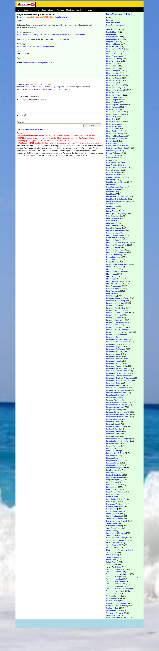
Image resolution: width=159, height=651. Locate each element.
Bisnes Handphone (113, 70)
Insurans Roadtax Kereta (116, 177)
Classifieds (28, 10)
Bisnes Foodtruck (113, 68)
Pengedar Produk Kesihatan (117, 417)
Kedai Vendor (111, 206)
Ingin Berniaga (112, 172)
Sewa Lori (110, 535)
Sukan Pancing (112, 562)
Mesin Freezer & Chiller (115, 271)
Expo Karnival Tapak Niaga (117, 148)
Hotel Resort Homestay (115, 162)
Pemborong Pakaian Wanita (117, 375)
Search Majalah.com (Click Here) (119, 14)
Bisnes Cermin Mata (114, 56)
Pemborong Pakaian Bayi (116, 366)
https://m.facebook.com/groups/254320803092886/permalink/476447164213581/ (51, 34)
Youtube (60, 10)
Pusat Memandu (112, 489)
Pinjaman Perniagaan (114, 467)
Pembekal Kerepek (113, 315)
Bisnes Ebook (111, 66)
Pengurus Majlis (112, 419)
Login (90, 10)
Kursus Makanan (113, 259)
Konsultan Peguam (113, 228)
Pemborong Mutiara (114, 363)
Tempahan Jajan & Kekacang (117, 574)
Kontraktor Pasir (112, 247)
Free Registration (27, 129)
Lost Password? (42, 129)
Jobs (44, 10)
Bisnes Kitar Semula (114, 85)
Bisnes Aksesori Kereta (115, 49)
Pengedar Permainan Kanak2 (117, 412)
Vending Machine (113, 610)
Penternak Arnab (112, 421)
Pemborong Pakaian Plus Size (118, 373)
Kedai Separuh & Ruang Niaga (118, 201)
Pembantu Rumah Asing (115, 300)
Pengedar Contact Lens (115, 407)
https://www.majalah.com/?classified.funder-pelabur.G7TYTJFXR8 (43, 89)
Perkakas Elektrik (113, 451)
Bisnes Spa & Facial (114, 121)
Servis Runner (111, 523)
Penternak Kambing (114, 431)
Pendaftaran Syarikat (114, 395)
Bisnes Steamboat (113, 124)
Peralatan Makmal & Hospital (118, 438)
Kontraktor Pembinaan (115, 250)
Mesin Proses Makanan (115, 279)
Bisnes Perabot (112, 102)
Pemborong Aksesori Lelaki (117, 339)
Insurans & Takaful (113, 175)
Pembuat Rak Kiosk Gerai (116, 392)
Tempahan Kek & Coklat (115, 581)
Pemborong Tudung (114, 385)
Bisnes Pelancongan (114, 97)
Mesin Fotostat (112, 269)
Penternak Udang (113, 436)
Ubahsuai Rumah (113, 598)
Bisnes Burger (111, 53)
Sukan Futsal (111, 559)
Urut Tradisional (112, 601)
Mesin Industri (112, 274)
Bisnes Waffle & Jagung (115, 136)
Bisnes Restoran (112, 107)
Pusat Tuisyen (111, 501)
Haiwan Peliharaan (113, 153)
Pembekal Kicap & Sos (115, 320)
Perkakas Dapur (112, 448)
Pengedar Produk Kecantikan (117, 414)
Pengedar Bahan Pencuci (116, 402)
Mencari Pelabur (49, 62)
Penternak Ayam (112, 424)
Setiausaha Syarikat (114, 525)
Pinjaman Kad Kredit (114, 460)
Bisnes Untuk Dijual (114, 133)
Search (37, 10)
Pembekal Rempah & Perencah (118, 332)
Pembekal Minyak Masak (116, 329)
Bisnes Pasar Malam (114, 95)
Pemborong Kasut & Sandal (117, 358)
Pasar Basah (111, 293)
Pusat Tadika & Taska (114, 499)
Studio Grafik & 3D (113, 545)
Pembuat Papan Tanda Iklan (117, 388)
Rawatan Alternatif (113, 506)
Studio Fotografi (112, 542)
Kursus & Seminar (113, 254)
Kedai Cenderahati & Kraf (116, 182)
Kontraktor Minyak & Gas (116, 245)
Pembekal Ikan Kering (115, 310)
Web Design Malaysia (114, 613)
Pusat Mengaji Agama (114, 492)
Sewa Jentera (111, 530)
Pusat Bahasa (111, 482)
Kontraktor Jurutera (113, 240)
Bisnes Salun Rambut (114, 112)
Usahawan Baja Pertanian (116, 603)
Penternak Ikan (112, 429)
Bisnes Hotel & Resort (115, 75)
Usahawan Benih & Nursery (117, 605)
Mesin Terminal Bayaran (115, 281)
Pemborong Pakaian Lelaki (116, 371)
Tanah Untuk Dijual (113, 567)
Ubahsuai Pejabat (113, 596)
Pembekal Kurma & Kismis (116, 322)
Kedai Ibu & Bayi (113, 191)
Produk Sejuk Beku (113, 475)
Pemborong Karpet (113, 356)
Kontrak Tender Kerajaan (116, 235)
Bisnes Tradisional (113, 131)
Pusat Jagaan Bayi (113, 484)
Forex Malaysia (112, 150)
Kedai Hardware (112, 189)
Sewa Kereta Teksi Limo (115, 533)
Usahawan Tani (112, 608)
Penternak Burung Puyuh (116, 426)
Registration (81, 10)
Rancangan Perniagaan (115, 504)
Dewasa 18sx (111, 141)
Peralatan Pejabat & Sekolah (117, 441)
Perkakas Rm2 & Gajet (115, 453)
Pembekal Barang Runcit (116, 303)
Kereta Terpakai (112, 211)
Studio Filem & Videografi (116, 540)
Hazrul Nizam (24, 84)
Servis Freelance (112, 513)
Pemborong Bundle (114, 351)
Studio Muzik (111, 552)
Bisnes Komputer (113, 87)
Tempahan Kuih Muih (114, 586)
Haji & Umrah (111, 155)
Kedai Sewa (110, 204)
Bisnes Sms (110, 119)
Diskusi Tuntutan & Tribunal (117, 145)
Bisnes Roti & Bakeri (114, 109)
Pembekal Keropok (113, 317)
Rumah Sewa (111, 509)
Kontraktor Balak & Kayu (116, 238)
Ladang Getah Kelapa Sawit (117, 264)
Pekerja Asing (111, 296)
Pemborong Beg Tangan (115, 349)
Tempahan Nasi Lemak (115, 591)
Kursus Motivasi (112, 262)
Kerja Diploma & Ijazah (115, 213)
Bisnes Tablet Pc (112, 129)
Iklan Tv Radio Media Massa (117, 167)
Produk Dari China (113, 472)
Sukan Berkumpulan (114, 557)
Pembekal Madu (112, 325)
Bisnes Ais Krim (112, 46)
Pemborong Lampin (114, 361)
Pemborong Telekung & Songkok (119, 378)
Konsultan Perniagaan (115, 25)
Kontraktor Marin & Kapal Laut (118, 242)
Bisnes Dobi (111, 63)
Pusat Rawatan (112, 496)
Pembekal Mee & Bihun (115, 327)
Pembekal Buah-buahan (115, 308)
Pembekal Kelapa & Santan (117, 312)
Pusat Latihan (111, 487)
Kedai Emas (110, 184)
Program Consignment (115, 477)
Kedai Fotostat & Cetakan (116, 187)
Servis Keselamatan (114, 516)
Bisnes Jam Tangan (113, 80)
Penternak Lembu (113, 434)
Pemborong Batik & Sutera (116, 344)
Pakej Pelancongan (113, 286)
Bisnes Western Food (114, 138)
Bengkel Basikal (112, 32)
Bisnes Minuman (112, 92)
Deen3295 (21, 17)
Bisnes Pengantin (113, 99)
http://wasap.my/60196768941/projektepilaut (35, 46)
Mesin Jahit (110, 276)
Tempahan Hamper (113, 571)
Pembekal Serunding (114, 334)
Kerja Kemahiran (112, 216)
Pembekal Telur (112, 337)
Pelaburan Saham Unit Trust (117, 298)
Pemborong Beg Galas (115, 346)
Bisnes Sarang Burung (115, 114)
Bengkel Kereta (112, 37)
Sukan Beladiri (112, 555)
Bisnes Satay (111, 116)
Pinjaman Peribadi (113, 465)
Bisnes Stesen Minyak (114, 126)
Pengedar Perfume (113, 409)
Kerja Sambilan (112, 225)
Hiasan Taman (111, 160)
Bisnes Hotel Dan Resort (32, 62)
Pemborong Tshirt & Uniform (117, 380)
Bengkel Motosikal (113, 39)
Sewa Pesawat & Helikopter (117, 538)
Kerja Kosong (111, 218)
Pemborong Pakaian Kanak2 (117, 368)
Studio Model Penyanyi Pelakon (118, 550)
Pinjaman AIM (111, 455)
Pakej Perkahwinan (113, 288)
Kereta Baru (110, 208)
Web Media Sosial (113, 615)
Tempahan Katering (114, 579)
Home (19, 10)
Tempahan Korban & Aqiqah (117, 584)
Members (70, 10)
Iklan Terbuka (111, 165)
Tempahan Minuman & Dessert (118, 588)
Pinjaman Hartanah (114, 458)
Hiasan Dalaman (112, 158)
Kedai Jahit (110, 194)
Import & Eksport (113, 170)
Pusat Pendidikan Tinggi (115, 494)
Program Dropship (113, 480)
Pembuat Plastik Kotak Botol (117, 390)
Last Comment (61, 17)
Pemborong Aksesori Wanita (117, 342)
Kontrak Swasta (112, 233)
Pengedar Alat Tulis (113, 400)
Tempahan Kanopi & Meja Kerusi (119, 576)
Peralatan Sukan (112, 443)
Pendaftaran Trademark (115, 397)
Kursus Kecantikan (113, 257)
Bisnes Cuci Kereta (113, 58)
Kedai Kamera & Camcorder (117, 196)
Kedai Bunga (111, 179)
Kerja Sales (110, 223)
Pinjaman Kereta (112, 463)
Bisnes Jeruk (111, 83)
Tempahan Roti (112, 593)
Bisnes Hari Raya (112, 73)
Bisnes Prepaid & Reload (116, 104)
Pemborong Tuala (113, 383)
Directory (51, 10)
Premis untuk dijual (114, 470)
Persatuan (110, 20)
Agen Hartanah (112, 29)
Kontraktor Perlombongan (116, 252)
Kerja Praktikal (112, 221)
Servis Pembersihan (114, 518)
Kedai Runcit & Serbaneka (116, 199)
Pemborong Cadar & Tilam (116, 354)
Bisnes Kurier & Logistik (115, 90)
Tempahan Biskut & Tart (115, 569)
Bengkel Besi (111, 34)
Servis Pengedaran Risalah (116, 521)
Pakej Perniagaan (113, 22)
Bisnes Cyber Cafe (113, 61)
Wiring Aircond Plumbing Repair (119, 618)
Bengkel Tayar (111, 41)
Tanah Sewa (111, 564)
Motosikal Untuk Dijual (115, 283)
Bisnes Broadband (113, 51)
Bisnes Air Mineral (113, 44)
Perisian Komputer (113, 446)
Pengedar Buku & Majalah (116, 405)
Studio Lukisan (112, 547)
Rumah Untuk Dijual (114, 511)
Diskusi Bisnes (112, 143)
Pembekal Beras (112, 305)
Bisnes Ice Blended (113, 78)
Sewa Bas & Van (112, 528)
